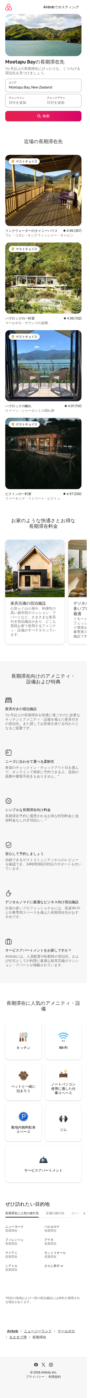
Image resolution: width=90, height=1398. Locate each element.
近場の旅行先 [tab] (55, 1213)
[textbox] (24, 102)
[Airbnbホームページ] (8, 7)
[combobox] (43, 87)
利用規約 (54, 1377)
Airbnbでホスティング (61, 7)
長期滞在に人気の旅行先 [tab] (22, 1213)
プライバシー (35, 1377)
